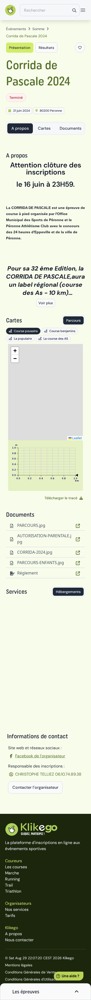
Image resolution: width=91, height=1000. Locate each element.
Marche (12, 873)
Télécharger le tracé (60, 498)
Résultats (46, 47)
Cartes (44, 128)
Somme (38, 29)
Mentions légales (18, 965)
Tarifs (10, 915)
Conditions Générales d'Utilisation (32, 979)
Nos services (17, 909)
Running (12, 879)
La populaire (23, 339)
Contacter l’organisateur (35, 787)
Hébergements (68, 591)
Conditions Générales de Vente (30, 972)
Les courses (16, 867)
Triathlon (13, 891)
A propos (20, 128)
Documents (70, 128)
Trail (9, 885)
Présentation (19, 47)
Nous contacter (19, 940)
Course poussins (26, 331)
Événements (16, 29)
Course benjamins (62, 331)
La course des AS (55, 339)
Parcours (73, 320)
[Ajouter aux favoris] (80, 48)
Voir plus (45, 303)
